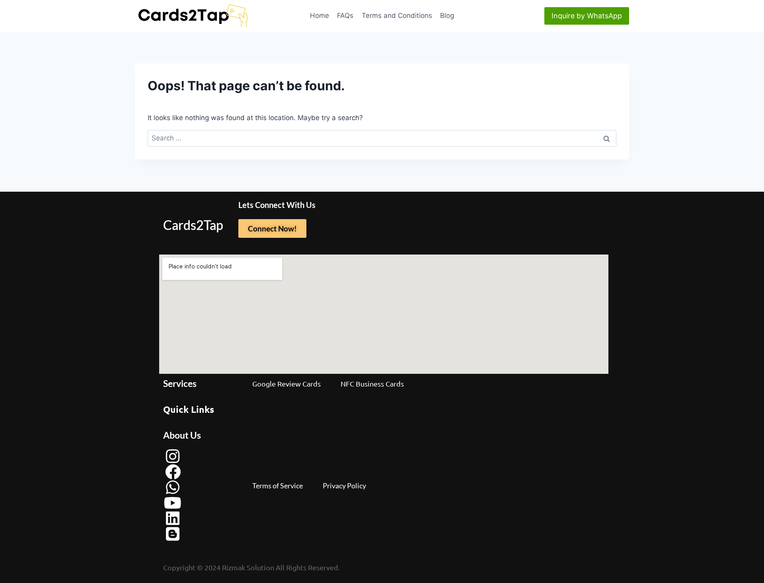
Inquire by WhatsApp (587, 16)
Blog (447, 15)
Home (319, 15)
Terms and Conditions (397, 15)
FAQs (345, 15)
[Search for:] (382, 138)
